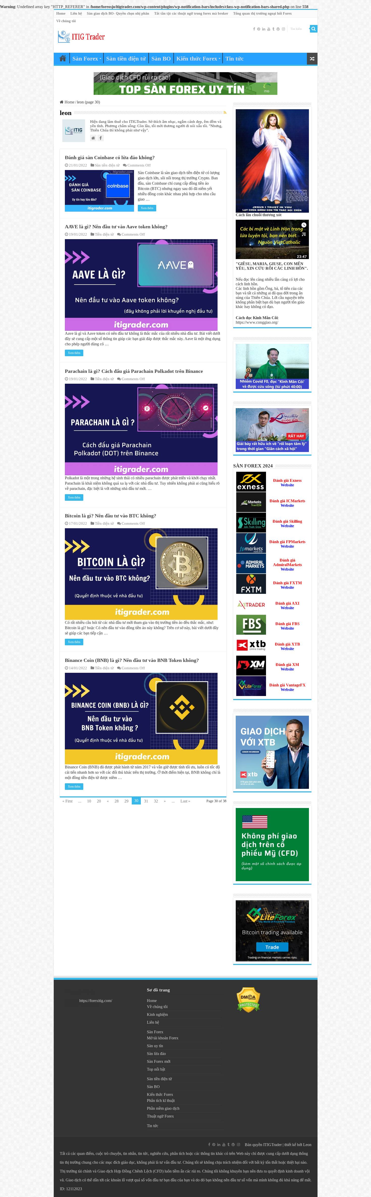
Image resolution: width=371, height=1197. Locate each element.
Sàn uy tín (155, 1046)
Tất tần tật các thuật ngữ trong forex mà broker (191, 13)
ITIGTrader (272, 1145)
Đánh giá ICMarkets (287, 501)
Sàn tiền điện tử (126, 58)
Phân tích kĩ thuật (161, 1100)
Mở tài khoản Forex (162, 1038)
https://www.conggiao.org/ (257, 322)
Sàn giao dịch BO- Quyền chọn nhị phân (118, 13)
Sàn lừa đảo (156, 1053)
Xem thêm (147, 208)
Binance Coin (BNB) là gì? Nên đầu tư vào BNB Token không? (132, 660)
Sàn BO (161, 58)
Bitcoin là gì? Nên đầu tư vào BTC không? (110, 515)
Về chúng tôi (66, 21)
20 (99, 801)
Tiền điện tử (104, 234)
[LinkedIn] (264, 29)
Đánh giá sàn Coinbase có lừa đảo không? (110, 157)
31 (146, 801)
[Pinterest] (259, 29)
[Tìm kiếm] (313, 29)
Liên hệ (76, 13)
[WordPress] (278, 29)
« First (67, 801)
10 (89, 801)
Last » (185, 801)
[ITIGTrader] (81, 36)
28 (117, 801)
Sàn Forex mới (158, 1061)
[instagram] (283, 29)
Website (287, 546)
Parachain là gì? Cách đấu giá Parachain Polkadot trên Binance (134, 371)
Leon (307, 1145)
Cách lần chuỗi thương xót (258, 215)
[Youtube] (269, 29)
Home (60, 13)
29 (126, 801)
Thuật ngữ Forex (160, 1116)
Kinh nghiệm (157, 1014)
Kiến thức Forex (196, 58)
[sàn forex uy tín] (185, 83)
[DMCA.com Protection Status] (248, 999)
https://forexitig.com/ (95, 1000)
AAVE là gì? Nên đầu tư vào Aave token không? (116, 226)
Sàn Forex (85, 58)
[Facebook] (254, 29)
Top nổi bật (156, 1069)
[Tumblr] (273, 29)
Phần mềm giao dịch (163, 1108)
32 (156, 801)
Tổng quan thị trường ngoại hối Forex (262, 13)
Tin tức (234, 58)
